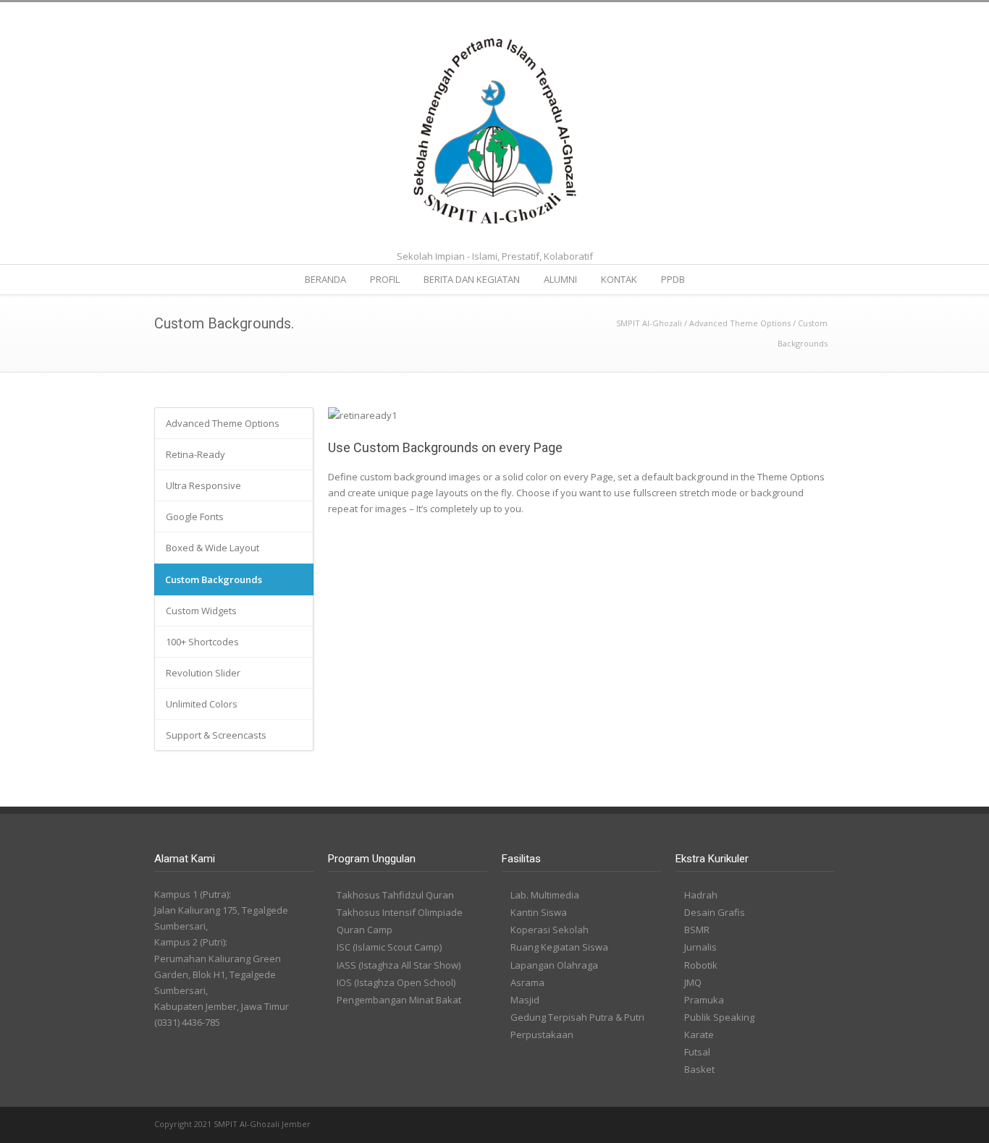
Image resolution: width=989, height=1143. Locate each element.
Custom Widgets (201, 610)
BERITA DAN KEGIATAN (472, 279)
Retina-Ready (195, 454)
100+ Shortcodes (202, 641)
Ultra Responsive (203, 485)
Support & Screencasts (216, 735)
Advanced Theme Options (740, 323)
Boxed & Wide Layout (212, 547)
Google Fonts (195, 516)
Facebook (791, 1124)
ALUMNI (560, 279)
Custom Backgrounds (213, 579)
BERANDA (325, 279)
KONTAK (619, 279)
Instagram (820, 1124)
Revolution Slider (203, 672)
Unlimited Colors (201, 703)
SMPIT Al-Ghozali (649, 323)
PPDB (673, 279)
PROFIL (385, 279)
